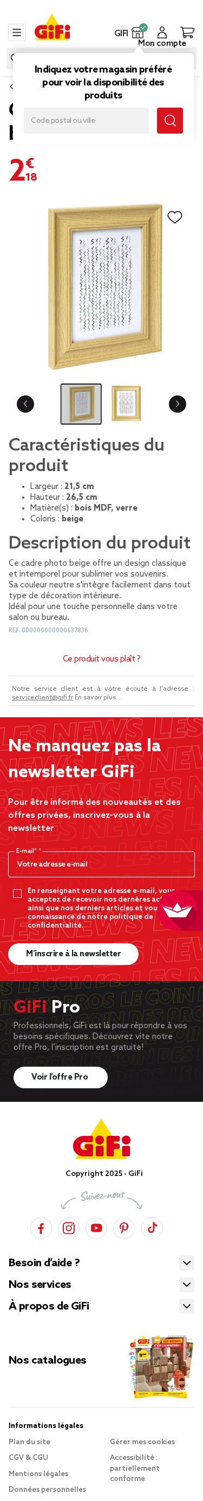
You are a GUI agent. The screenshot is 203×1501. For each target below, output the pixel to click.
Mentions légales (38, 1474)
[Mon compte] (162, 32)
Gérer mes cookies (142, 1442)
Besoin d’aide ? (44, 1263)
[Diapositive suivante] (177, 404)
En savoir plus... (98, 698)
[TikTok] (152, 1226)
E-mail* (27, 851)
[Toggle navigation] (16, 32)
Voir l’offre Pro (60, 1077)
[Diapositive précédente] (25, 404)
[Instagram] (69, 1226)
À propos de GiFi (49, 1306)
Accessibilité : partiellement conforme (135, 1468)
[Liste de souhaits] (175, 217)
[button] (138, 32)
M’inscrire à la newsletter (73, 954)
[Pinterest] (124, 1226)
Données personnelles (47, 1490)
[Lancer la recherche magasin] (170, 121)
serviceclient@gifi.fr (42, 698)
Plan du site (29, 1442)
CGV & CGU (28, 1458)
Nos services (40, 1285)
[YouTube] (96, 1226)
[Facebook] (41, 1226)
